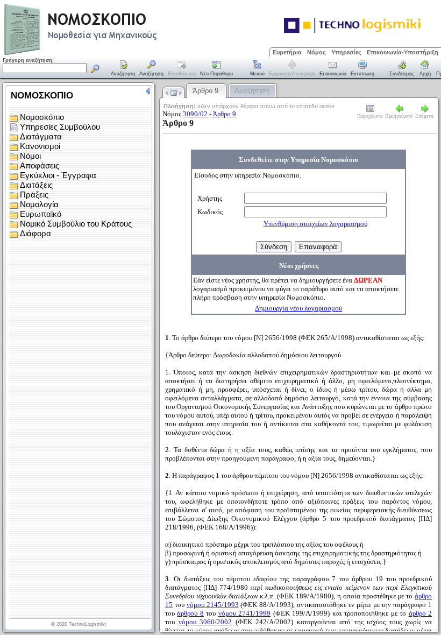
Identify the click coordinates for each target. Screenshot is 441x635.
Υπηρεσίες (346, 52)
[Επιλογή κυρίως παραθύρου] (123, 69)
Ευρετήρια (287, 52)
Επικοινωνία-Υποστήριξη (402, 52)
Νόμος (316, 52)
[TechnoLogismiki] (123, 53)
